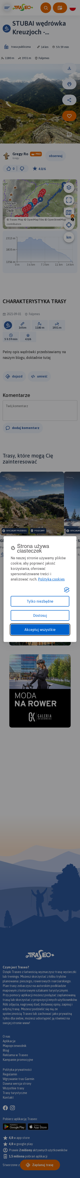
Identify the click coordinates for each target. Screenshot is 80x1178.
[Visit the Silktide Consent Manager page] (66, 589)
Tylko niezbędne (40, 601)
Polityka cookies (51, 579)
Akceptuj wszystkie (40, 630)
